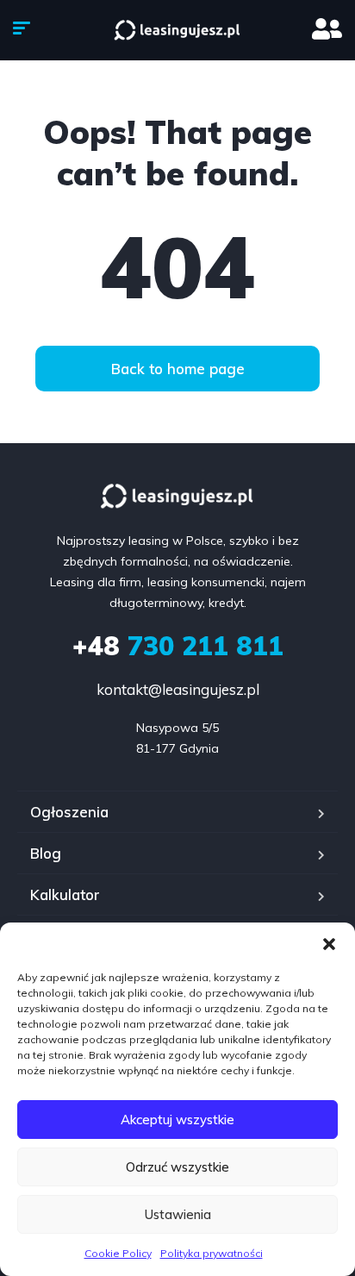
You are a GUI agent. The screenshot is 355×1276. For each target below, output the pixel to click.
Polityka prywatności (211, 1253)
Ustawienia (178, 1214)
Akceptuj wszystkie (177, 1119)
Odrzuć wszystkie (177, 1167)
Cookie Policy (118, 1253)
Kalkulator (65, 894)
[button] (329, 944)
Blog (45, 853)
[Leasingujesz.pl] (177, 30)
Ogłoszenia (69, 812)
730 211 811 (177, 645)
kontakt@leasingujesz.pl (178, 689)
